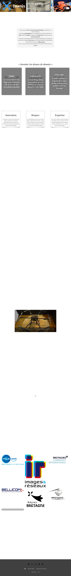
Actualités (64, 3)
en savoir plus (42, 252)
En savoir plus (7, 223)
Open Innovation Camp (8, 401)
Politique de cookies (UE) (41, 568)
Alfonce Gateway (41, 42)
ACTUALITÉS (35, 344)
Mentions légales (31, 568)
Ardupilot (63, 175)
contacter (35, 45)
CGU (39, 572)
